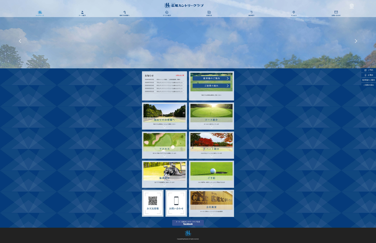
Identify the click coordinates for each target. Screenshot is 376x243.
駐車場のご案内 (368, 80)
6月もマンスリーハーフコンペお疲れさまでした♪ (170, 85)
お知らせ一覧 (180, 75)
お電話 (370, 75)
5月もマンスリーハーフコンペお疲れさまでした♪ (170, 88)
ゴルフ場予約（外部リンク (205, 182)
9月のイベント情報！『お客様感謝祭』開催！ (169, 79)
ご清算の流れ (368, 85)
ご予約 (370, 70)
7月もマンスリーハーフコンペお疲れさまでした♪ (170, 82)
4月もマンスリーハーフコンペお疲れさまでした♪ (170, 91)
